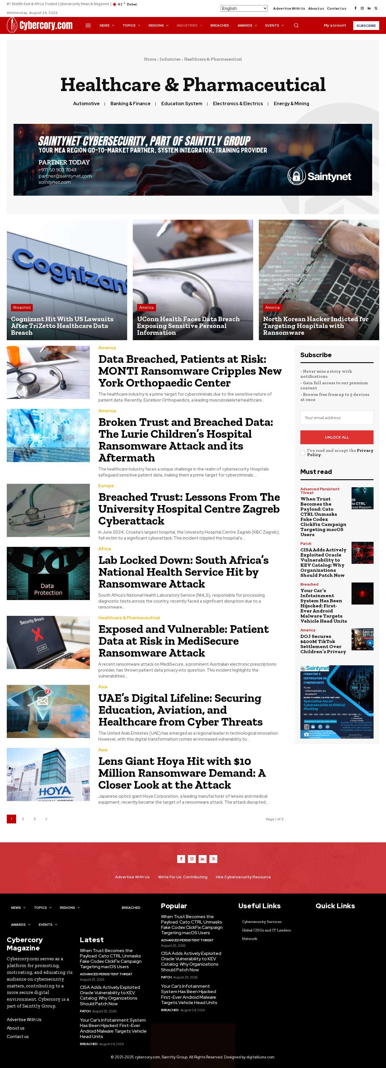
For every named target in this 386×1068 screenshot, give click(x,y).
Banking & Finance (130, 103)
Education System (181, 103)
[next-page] (46, 819)
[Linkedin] (369, 8)
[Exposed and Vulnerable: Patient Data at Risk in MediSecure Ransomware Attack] (48, 642)
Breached (22, 307)
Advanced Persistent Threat (320, 491)
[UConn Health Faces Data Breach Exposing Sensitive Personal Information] (193, 280)
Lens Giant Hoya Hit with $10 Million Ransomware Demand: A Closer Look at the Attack (182, 773)
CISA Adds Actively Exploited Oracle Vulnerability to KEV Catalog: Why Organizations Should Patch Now (323, 562)
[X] (375, 8)
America (146, 307)
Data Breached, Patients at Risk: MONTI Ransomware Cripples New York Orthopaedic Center (190, 370)
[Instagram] (362, 8)
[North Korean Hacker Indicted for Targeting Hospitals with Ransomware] (319, 280)
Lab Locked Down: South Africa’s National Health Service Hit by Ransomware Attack (183, 572)
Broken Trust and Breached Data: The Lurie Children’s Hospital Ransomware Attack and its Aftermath (185, 440)
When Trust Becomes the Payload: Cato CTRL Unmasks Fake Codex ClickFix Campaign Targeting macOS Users (323, 517)
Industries (170, 59)
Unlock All (337, 437)
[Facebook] (355, 8)
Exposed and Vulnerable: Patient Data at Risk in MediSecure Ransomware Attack (183, 641)
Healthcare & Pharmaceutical (129, 618)
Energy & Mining (291, 103)
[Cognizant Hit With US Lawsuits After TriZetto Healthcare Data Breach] (67, 280)
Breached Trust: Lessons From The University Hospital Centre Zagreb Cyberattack (189, 508)
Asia (102, 687)
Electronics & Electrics (238, 103)
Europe (106, 486)
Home (150, 59)
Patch (305, 543)
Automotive (86, 103)
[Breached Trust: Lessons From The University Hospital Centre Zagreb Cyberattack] (48, 510)
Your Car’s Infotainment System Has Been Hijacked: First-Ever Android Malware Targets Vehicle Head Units (323, 605)
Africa (104, 549)
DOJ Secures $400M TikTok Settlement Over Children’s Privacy (323, 644)
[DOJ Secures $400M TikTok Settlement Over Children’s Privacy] (363, 639)
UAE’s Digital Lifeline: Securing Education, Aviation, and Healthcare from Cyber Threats (180, 710)
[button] (296, 25)
